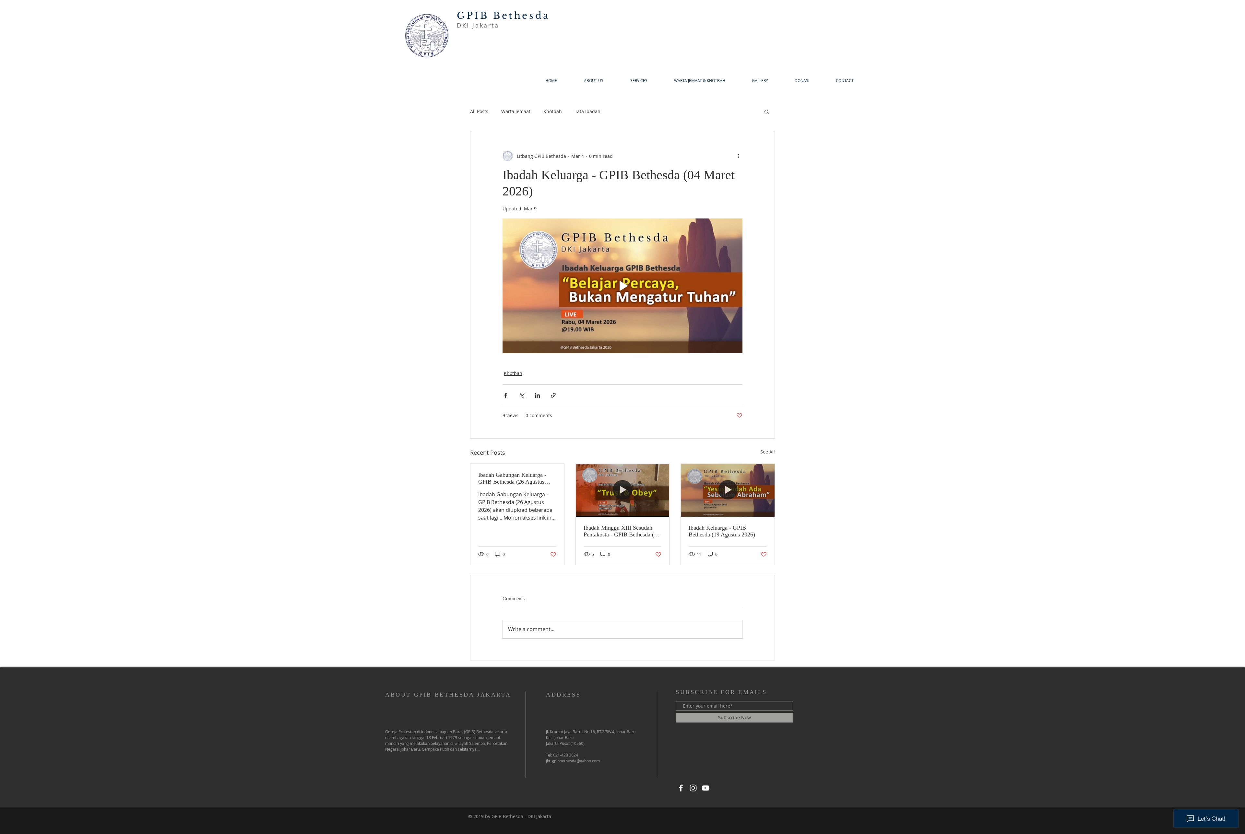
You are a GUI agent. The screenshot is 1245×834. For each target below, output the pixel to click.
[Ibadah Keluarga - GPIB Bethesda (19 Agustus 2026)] (728, 490)
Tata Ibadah (587, 111)
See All (767, 452)
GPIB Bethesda (503, 15)
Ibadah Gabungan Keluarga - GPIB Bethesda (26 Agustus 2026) (512, 478)
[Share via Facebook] (506, 395)
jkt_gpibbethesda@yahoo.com (573, 760)
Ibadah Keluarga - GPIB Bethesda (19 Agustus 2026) (722, 531)
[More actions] (738, 156)
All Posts (479, 111)
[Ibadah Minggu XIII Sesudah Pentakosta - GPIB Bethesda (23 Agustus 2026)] (623, 490)
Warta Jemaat (515, 111)
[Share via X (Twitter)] (521, 395)
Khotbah (552, 111)
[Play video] (622, 285)
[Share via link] (553, 395)
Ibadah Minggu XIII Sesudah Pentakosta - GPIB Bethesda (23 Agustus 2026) (622, 531)
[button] (767, 111)
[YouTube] (705, 788)
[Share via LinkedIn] (537, 395)
